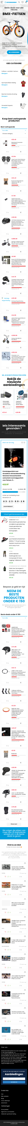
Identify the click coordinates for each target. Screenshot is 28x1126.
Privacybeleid (4, 1109)
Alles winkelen (5, 1096)
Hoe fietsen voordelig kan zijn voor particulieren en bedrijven (18, 959)
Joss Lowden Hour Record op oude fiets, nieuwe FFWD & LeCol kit (18, 977)
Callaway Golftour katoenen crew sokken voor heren (18, 692)
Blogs (2, 1098)
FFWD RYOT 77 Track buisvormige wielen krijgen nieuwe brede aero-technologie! (19, 887)
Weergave (4, 73)
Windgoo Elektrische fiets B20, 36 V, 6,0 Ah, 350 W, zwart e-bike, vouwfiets (18, 243)
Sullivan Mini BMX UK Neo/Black (16, 339)
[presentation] (3, 396)
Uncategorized (5, 946)
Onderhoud (4, 909)
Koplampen (11, 536)
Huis (2, 1094)
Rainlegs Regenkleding (17, 301)
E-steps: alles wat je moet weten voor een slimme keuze (19, 941)
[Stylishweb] (25, 863)
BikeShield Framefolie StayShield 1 (17, 143)
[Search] (19, 2)
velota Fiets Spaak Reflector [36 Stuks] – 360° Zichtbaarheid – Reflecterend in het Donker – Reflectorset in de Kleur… (19, 320)
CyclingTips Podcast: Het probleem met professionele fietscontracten (18, 996)
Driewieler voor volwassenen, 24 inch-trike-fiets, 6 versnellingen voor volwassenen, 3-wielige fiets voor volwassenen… (19, 358)
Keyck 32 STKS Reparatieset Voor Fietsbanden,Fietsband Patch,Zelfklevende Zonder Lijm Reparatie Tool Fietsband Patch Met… (19, 262)
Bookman (14, 753)
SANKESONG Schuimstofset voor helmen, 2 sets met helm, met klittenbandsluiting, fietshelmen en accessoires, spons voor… (18, 631)
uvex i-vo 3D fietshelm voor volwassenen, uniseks (19, 793)
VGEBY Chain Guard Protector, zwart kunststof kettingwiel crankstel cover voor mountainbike (19, 673)
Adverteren (4, 1103)
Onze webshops (5, 1100)
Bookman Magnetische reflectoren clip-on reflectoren (17, 182)
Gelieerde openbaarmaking (8, 1114)
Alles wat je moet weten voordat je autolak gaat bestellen (18, 904)
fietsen (3, 873)
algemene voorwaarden (7, 1112)
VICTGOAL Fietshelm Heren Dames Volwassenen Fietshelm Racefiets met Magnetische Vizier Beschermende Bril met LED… (18, 223)
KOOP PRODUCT (8, 506)
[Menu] (2, 2)
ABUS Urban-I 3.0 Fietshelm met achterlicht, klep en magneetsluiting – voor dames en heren (18, 652)
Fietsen (10, 551)
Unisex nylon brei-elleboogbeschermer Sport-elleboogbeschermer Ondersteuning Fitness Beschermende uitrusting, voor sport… (19, 202)
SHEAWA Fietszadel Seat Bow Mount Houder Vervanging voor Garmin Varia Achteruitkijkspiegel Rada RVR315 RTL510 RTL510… (13, 475)
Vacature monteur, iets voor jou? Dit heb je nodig (18, 1012)
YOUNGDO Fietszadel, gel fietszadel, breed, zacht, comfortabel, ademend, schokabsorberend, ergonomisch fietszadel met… (18, 283)
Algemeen (4, 1018)
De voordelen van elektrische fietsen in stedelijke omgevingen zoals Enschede (18, 1032)
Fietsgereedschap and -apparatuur (17, 517)
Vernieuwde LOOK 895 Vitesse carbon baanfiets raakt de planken (18, 868)
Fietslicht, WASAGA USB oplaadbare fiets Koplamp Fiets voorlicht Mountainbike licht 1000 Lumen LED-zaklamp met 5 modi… (19, 734)
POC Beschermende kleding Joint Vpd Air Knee (18, 810)
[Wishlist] (22, 2)
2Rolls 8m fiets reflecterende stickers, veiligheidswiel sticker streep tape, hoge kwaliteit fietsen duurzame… (18, 712)
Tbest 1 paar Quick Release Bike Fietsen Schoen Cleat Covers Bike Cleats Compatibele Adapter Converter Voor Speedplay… (18, 162)
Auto (3, 928)
